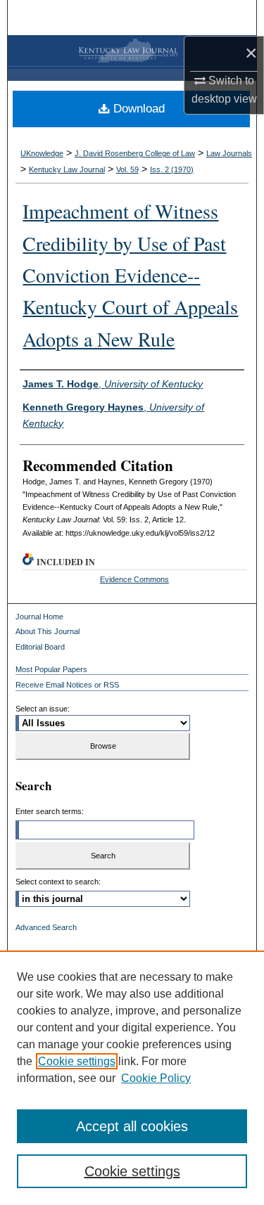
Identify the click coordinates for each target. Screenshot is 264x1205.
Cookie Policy (156, 1078)
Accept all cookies (132, 1126)
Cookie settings (76, 1061)
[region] (132, 1078)
